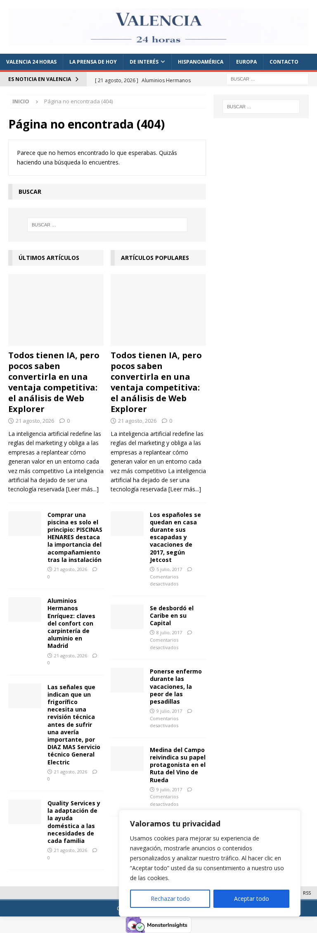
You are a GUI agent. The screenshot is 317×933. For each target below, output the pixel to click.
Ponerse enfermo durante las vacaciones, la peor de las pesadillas (176, 686)
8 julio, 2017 (169, 632)
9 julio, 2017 (169, 711)
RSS (307, 893)
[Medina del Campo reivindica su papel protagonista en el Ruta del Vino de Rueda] (127, 758)
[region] (209, 863)
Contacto (284, 61)
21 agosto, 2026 (35, 420)
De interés (144, 61)
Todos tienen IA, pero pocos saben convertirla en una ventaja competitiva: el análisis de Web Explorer (53, 382)
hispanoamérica (200, 61)
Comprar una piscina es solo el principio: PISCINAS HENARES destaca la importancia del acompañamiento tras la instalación (74, 537)
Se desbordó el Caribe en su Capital (172, 615)
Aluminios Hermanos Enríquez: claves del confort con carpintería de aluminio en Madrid (71, 623)
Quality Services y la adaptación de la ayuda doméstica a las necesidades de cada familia (73, 822)
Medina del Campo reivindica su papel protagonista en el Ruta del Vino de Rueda (178, 765)
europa (246, 61)
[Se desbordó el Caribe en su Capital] (127, 617)
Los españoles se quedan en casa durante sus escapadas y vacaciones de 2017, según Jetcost (175, 537)
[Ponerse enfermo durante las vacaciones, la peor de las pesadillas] (127, 680)
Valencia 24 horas (31, 61)
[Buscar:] (267, 78)
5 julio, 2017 (169, 569)
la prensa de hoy (93, 61)
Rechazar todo (170, 898)
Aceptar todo (251, 898)
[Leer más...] (82, 489)
